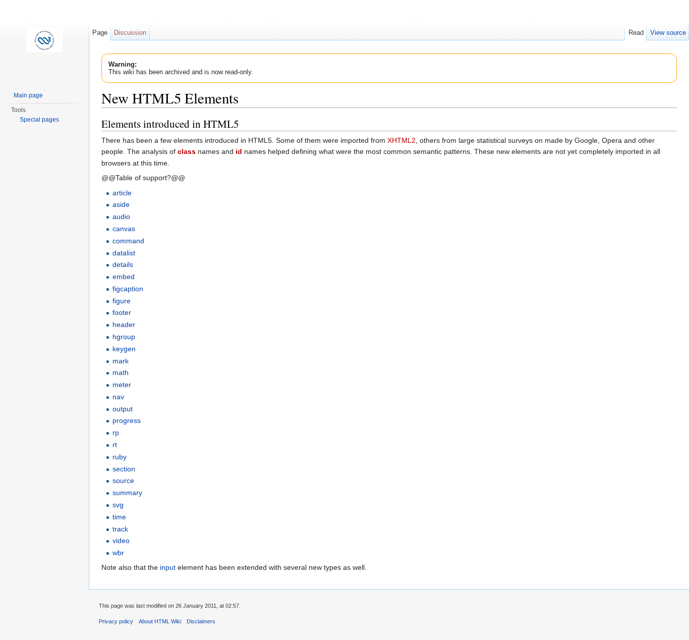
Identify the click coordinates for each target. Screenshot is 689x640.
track (120, 529)
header (123, 325)
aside (121, 204)
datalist (123, 253)
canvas (123, 229)
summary (127, 493)
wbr (118, 553)
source (123, 480)
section (123, 469)
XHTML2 (401, 140)
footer (121, 312)
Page (99, 32)
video (121, 541)
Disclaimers (201, 621)
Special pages (39, 119)
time (119, 517)
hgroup (123, 337)
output (122, 409)
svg (118, 505)
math (120, 372)
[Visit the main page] (44, 40)
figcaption (127, 289)
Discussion (130, 32)
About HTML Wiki (160, 621)
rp (115, 433)
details (122, 264)
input (168, 567)
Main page (28, 95)
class (187, 151)
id (239, 151)
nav (118, 397)
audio (121, 216)
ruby (119, 457)
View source (668, 32)
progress (126, 420)
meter (121, 385)
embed (123, 277)
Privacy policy (116, 621)
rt (114, 445)
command (128, 241)
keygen (124, 349)
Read (636, 32)
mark (120, 361)
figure (121, 301)
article (122, 193)
